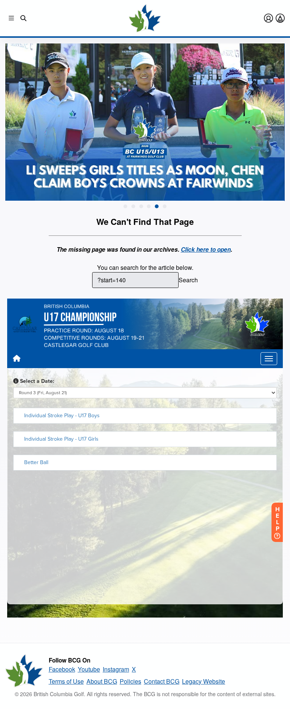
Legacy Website (203, 681)
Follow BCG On (69, 660)
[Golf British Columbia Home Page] (145, 18)
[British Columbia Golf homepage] (24, 670)
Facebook (62, 669)
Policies (130, 681)
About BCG (101, 681)
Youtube (89, 669)
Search (188, 280)
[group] (144, 122)
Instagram (116, 669)
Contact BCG (161, 681)
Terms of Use (66, 681)
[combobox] (135, 280)
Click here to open (206, 249)
